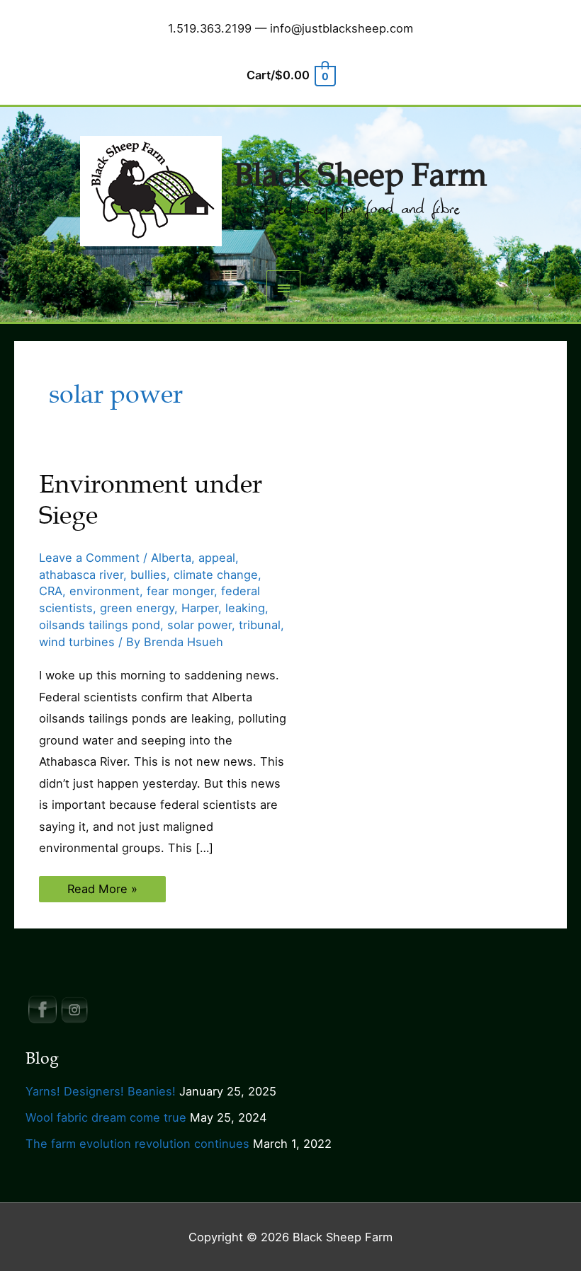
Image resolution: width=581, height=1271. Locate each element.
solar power (199, 625)
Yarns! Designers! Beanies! (101, 1091)
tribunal (260, 625)
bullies (148, 575)
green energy (137, 608)
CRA (50, 591)
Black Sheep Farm (360, 175)
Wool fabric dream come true (106, 1117)
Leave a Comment (89, 558)
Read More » (102, 891)
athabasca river (81, 575)
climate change (216, 575)
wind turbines (77, 642)
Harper (199, 608)
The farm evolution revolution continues (137, 1144)
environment (104, 591)
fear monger (180, 591)
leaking (245, 608)
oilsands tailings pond (99, 625)
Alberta (171, 558)
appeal (216, 558)
